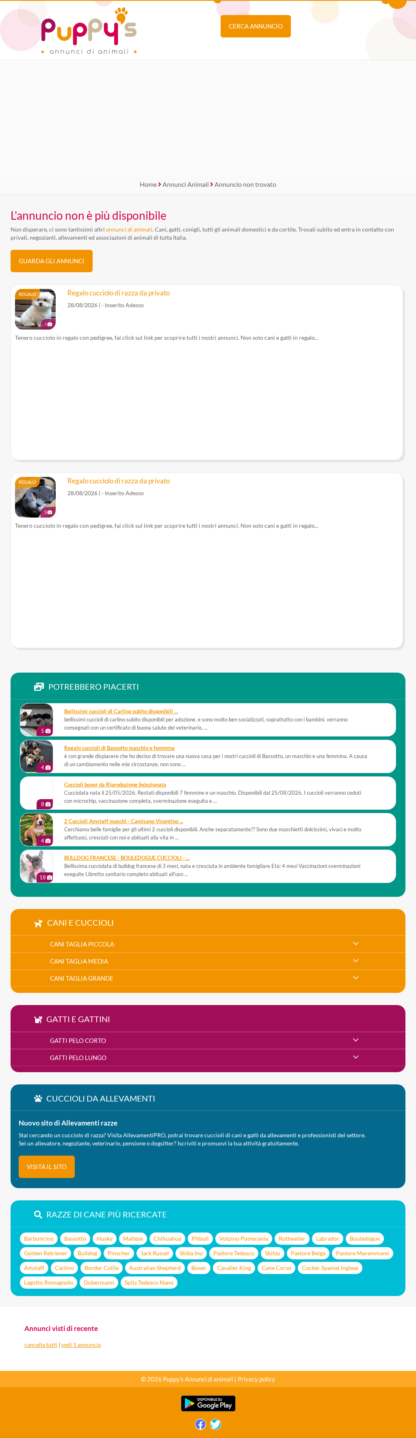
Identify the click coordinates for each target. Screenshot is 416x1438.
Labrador (327, 1238)
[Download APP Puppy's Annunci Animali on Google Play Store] (208, 1410)
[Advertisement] (208, 117)
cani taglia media (79, 961)
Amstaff (34, 1267)
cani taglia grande (81, 978)
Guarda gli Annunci (51, 260)
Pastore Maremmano (362, 1253)
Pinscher (119, 1253)
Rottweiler (292, 1238)
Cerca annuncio (256, 26)
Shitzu (272, 1253)
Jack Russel (155, 1253)
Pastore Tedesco (233, 1253)
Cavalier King (234, 1267)
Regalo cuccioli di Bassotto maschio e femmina (119, 748)
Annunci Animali (185, 184)
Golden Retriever (45, 1253)
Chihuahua (167, 1238)
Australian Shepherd (155, 1267)
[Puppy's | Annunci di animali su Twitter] (215, 1426)
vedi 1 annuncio (81, 1344)
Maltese (133, 1238)
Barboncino (39, 1238)
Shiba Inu (191, 1253)
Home (148, 184)
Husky (105, 1238)
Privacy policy (256, 1379)
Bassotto (75, 1238)
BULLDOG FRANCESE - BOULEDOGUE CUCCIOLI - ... (127, 858)
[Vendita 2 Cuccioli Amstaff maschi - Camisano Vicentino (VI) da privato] (36, 829)
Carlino (64, 1267)
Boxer (198, 1267)
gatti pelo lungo (78, 1057)
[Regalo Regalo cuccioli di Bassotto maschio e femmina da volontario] (36, 756)
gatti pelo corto (78, 1040)
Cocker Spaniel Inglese (330, 1267)
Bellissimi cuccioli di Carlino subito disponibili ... (121, 711)
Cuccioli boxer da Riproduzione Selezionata (115, 785)
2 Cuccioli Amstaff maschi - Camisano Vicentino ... (123, 821)
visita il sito (47, 1166)
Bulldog (87, 1253)
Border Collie (101, 1267)
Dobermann (99, 1282)
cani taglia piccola (82, 944)
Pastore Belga (308, 1253)
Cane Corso (276, 1267)
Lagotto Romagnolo (48, 1282)
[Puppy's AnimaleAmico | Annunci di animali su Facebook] (200, 1426)
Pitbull (200, 1238)
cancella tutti (40, 1344)
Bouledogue (365, 1238)
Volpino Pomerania (243, 1238)
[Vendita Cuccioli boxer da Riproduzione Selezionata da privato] (36, 793)
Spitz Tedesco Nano (149, 1282)
